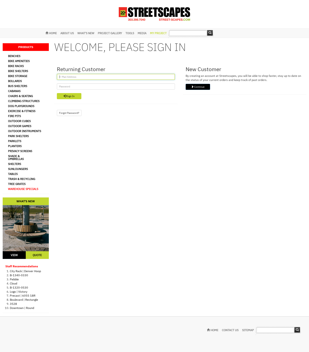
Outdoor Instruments (24, 131)
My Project (158, 33)
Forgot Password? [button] (69, 113)
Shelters (14, 164)
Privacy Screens (20, 151)
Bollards (15, 81)
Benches (14, 56)
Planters (15, 146)
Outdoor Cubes (19, 121)
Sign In (70, 96)
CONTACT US (230, 330)
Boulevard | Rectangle (24, 299)
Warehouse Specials (23, 189)
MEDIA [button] (142, 33)
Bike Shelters (18, 71)
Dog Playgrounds (21, 106)
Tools (130, 33)
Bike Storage (17, 76)
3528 (13, 304)
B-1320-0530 (19, 287)
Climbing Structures (24, 101)
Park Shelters (18, 136)
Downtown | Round (22, 308)
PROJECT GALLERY (110, 33)
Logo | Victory (18, 291)
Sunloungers (18, 169)
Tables (13, 174)
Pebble (14, 279)
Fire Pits (14, 116)
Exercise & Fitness (21, 111)
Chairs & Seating (20, 96)
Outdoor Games (19, 126)
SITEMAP (248, 330)
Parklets (14, 141)
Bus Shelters (17, 86)
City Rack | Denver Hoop (25, 271)
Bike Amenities (19, 61)
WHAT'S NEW (85, 33)
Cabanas (14, 91)
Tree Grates (17, 184)
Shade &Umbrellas (16, 157)
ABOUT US (67, 33)
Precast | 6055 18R (22, 295)
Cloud (13, 283)
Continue (199, 86)
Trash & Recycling (21, 179)
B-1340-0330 (19, 275)
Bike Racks (16, 66)
